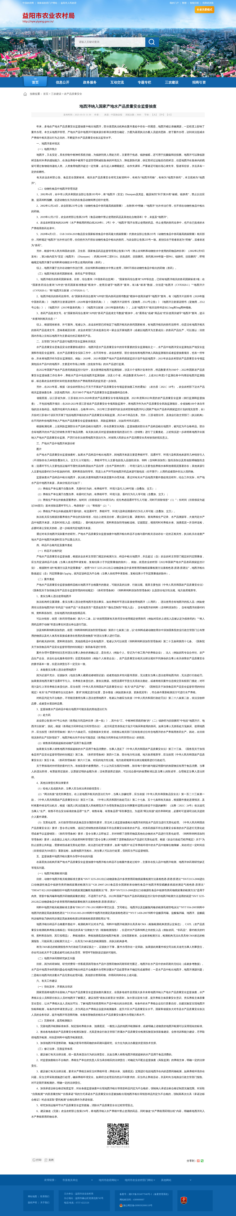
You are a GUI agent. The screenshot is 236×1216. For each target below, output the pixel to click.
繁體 (184, 3)
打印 (38, 1160)
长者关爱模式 (204, 9)
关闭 (51, 1160)
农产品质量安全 (73, 93)
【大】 (154, 115)
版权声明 (32, 1202)
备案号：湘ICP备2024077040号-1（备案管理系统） (145, 1194)
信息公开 (62, 82)
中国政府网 (28, 3)
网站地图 (32, 1196)
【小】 (169, 115)
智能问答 (194, 3)
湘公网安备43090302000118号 (137, 1205)
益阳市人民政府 (68, 3)
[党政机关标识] (184, 1203)
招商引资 (199, 82)
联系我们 (44, 1196)
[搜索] (152, 42)
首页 (35, 82)
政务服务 (90, 82)
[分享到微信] (202, 1161)
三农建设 (172, 82)
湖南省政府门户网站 (47, 3)
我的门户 (174, 3)
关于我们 (44, 1202)
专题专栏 (144, 82)
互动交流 (117, 82)
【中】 (161, 115)
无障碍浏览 (208, 3)
